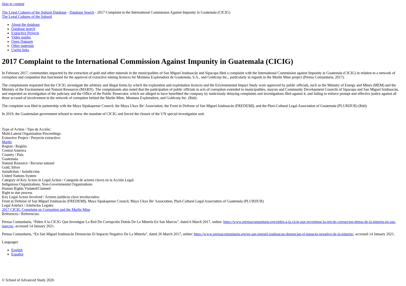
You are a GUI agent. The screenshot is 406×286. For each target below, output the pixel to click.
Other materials (22, 46)
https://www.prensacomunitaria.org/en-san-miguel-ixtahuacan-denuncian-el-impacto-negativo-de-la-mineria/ (273, 234)
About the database (25, 25)
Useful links (20, 50)
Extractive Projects (25, 33)
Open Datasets (22, 41)
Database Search (82, 12)
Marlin (7, 142)
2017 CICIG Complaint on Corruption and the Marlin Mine (46, 210)
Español (17, 254)
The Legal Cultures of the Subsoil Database (34, 12)
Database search (23, 29)
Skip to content (13, 4)
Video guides (21, 37)
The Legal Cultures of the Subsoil (27, 17)
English (17, 250)
